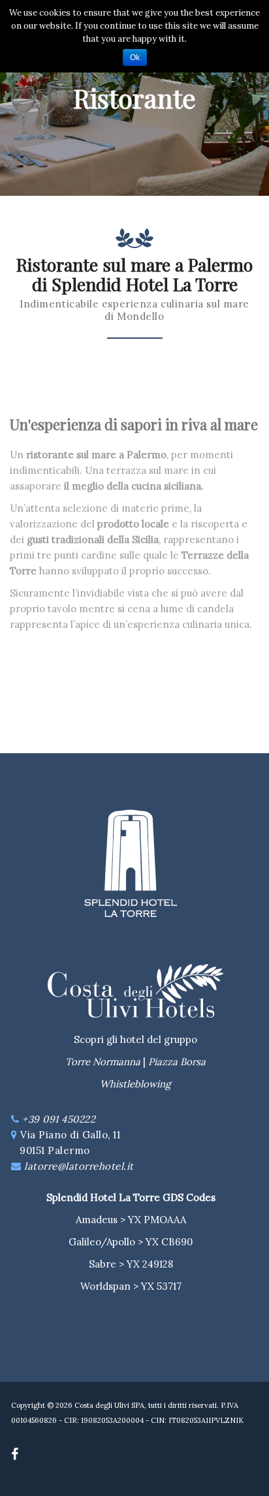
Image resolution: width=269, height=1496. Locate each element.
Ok (135, 57)
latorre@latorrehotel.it (79, 1166)
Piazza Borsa (177, 1061)
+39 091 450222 (58, 1119)
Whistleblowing (135, 1084)
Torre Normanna (102, 1061)
